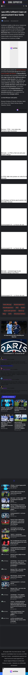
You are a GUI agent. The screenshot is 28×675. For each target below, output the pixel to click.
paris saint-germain (10, 310)
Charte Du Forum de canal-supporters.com (14, 658)
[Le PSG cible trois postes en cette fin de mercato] (21, 402)
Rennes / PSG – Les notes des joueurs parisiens (18, 589)
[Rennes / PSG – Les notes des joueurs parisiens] (5, 590)
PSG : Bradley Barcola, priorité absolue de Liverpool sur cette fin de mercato (18, 542)
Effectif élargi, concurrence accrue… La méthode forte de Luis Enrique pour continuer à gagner (20, 425)
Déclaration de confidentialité (19, 663)
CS (17, 307)
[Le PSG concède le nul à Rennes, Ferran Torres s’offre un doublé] (5, 620)
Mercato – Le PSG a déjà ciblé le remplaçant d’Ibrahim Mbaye (7, 424)
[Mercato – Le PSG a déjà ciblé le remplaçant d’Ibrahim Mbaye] (7, 417)
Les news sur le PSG (21, 654)
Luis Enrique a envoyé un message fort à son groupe (17, 528)
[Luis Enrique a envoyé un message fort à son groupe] (5, 530)
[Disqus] (14, 375)
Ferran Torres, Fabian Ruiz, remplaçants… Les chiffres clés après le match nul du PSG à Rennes (17, 522)
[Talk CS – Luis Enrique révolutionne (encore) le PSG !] (5, 536)
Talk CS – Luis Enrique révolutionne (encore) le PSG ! (18, 535)
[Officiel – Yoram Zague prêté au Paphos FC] (7, 402)
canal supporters (19, 304)
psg (5, 313)
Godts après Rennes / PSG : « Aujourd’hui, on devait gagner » (17, 613)
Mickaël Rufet (6, 20)
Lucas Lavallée (5, 73)
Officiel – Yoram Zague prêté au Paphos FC (7, 408)
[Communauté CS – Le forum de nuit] (5, 515)
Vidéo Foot (4, 656)
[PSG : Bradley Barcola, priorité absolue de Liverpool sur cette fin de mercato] (5, 542)
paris (23, 307)
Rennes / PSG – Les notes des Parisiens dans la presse (18, 570)
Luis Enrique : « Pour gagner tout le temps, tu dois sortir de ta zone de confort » (17, 596)
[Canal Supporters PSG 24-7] (14, 2)
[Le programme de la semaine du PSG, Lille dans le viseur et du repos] (5, 549)
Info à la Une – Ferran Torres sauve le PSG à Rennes (17, 576)
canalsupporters (8, 307)
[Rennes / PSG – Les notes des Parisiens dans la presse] (5, 571)
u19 (10, 313)
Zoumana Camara (21, 69)
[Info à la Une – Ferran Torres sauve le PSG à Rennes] (5, 577)
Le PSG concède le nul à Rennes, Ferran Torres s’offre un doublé (18, 620)
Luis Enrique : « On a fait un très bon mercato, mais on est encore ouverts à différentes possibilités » (18, 563)
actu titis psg (7, 304)
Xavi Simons (12, 73)
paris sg (21, 310)
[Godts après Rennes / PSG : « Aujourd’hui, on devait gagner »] (5, 613)
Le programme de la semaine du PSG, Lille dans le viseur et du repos (18, 549)
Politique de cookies (6, 663)
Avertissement (14, 665)
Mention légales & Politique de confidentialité (14, 660)
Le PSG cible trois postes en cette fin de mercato (20, 409)
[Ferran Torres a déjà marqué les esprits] (5, 556)
